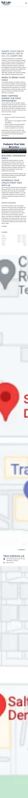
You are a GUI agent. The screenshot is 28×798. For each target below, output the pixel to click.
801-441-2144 (10, 562)
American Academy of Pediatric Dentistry (14, 82)
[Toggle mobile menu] (26, 3)
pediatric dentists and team (9, 63)
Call (13, 189)
